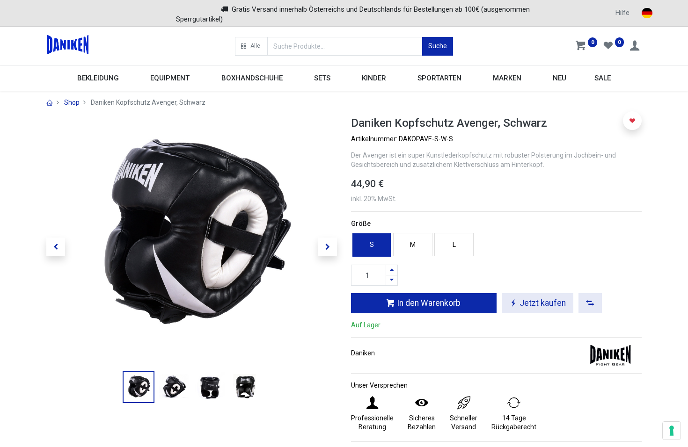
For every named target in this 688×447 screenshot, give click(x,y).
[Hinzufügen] (391, 270)
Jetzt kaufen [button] (542, 303)
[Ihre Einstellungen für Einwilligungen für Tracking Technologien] (672, 431)
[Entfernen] (391, 280)
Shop (72, 102)
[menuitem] (560, 78)
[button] (251, 46)
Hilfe (622, 12)
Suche (437, 46)
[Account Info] (635, 47)
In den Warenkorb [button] (428, 303)
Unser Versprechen (379, 385)
